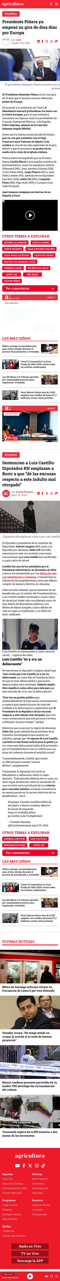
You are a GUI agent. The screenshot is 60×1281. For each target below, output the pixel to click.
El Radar (7, 1209)
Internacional (40, 1188)
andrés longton (14, 838)
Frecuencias (39, 1214)
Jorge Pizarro (13, 248)
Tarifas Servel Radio (14, 1235)
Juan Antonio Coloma (41, 248)
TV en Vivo (30, 1253)
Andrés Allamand (15, 242)
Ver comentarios (17, 288)
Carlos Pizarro (24, 491)
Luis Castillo (38, 838)
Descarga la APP (30, 1260)
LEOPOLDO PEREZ (44, 255)
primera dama (13, 268)
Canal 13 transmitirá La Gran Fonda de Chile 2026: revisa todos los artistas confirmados (38, 364)
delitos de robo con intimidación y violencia (29, 575)
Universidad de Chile (14, 1188)
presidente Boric (15, 845)
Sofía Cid (11, 274)
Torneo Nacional (12, 1192)
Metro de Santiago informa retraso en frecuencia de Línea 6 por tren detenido (28, 988)
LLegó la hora (10, 1205)
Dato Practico (40, 1178)
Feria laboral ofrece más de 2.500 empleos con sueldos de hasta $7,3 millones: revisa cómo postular (39, 395)
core (18, 39)
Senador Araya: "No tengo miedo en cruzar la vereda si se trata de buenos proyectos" (27, 1036)
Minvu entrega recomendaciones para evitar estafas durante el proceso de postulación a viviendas (20, 349)
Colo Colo (7, 1178)
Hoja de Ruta (9, 1219)
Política (11, 14)
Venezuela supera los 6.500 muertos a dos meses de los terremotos (29, 1133)
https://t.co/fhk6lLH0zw (22, 812)
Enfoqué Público (11, 1214)
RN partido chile (38, 268)
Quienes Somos (41, 1205)
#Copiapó (13, 802)
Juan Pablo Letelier (16, 255)
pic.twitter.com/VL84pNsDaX (25, 816)
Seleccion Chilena (12, 1183)
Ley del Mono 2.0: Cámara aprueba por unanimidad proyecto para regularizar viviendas (20, 380)
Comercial (8, 1231)
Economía (38, 1183)
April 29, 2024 (40, 825)
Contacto (37, 1209)
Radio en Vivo (30, 1246)
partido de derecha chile (20, 261)
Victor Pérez (12, 280)
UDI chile (32, 274)
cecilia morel (41, 242)
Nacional (37, 1192)
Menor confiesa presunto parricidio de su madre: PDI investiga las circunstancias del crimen (29, 1086)
